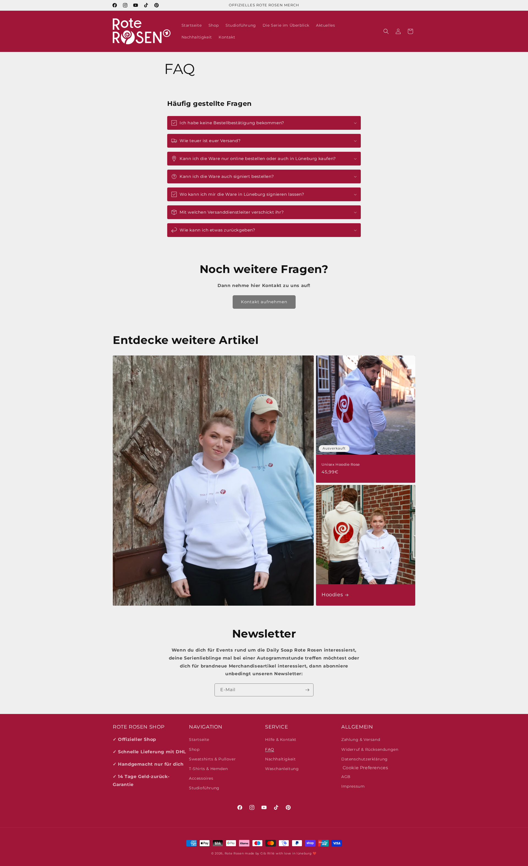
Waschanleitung (282, 768)
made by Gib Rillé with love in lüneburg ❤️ (281, 853)
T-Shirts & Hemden (208, 768)
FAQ (269, 749)
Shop (194, 749)
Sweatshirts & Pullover (212, 759)
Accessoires (201, 778)
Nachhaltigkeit (280, 759)
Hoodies (332, 595)
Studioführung (204, 787)
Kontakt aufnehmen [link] (264, 301)
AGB (346, 776)
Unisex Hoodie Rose (340, 464)
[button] (386, 31)
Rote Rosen (234, 853)
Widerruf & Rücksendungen (369, 749)
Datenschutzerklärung (364, 759)
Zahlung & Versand (360, 739)
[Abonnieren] (307, 689)
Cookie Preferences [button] (364, 767)
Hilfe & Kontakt (280, 739)
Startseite (199, 739)
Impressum (353, 786)
